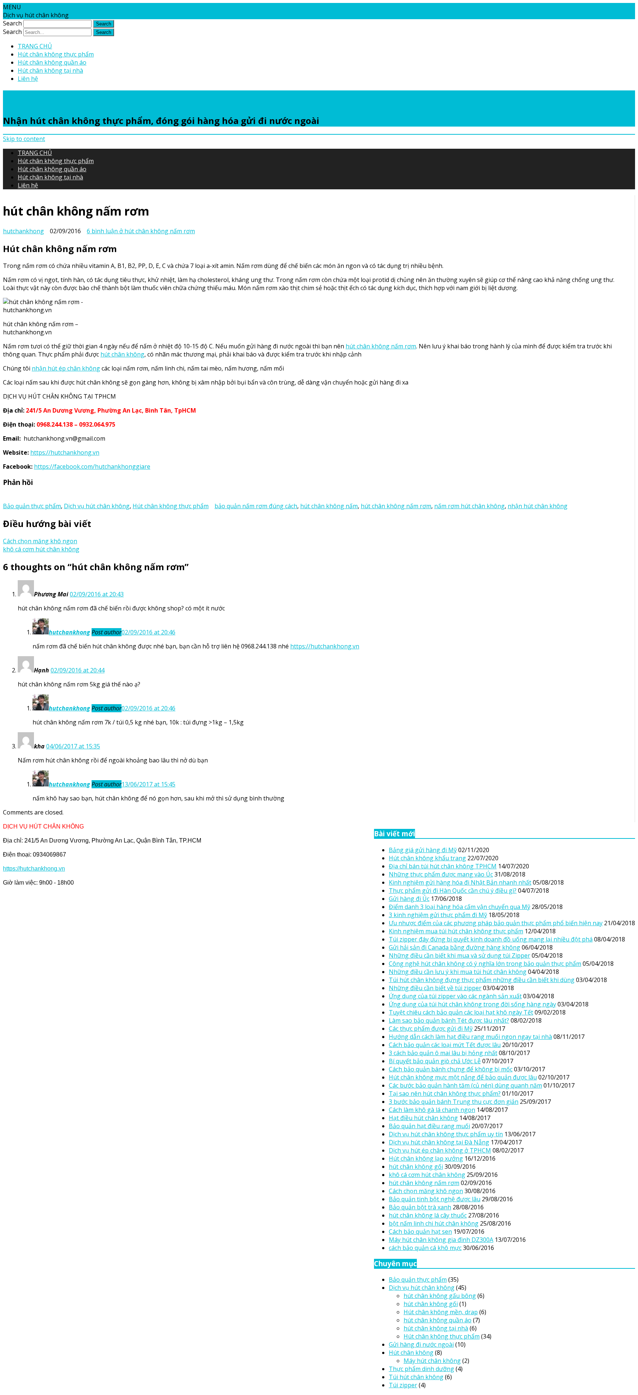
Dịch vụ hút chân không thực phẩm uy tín (446, 1134)
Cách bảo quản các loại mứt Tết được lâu (445, 1045)
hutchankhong (23, 231)
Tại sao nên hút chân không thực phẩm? (445, 1093)
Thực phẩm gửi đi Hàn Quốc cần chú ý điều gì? (453, 890)
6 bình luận (141, 231)
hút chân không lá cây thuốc (428, 1215)
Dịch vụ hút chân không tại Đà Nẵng (439, 1142)
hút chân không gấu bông (440, 1296)
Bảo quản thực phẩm (32, 506)
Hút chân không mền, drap (441, 1312)
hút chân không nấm (329, 506)
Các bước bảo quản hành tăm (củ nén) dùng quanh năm (465, 1085)
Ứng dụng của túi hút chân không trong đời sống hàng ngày (472, 1004)
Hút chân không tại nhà (50, 70)
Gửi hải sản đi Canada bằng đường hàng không (454, 947)
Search (12, 23)
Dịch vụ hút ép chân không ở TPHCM (440, 1150)
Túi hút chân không (416, 1377)
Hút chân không (411, 1352)
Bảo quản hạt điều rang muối (429, 1126)
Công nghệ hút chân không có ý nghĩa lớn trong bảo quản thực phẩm (485, 964)
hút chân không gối (416, 1166)
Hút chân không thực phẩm (56, 54)
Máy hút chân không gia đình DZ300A (441, 1240)
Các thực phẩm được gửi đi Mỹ (431, 1028)
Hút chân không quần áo (52, 62)
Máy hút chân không (432, 1361)
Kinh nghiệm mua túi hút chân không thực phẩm (456, 931)
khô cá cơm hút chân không (41, 549)
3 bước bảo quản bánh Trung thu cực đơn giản (453, 1102)
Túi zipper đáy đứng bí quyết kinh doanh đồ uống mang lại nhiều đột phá (491, 939)
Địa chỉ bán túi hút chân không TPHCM (443, 866)
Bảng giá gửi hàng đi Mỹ (423, 850)
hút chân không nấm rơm (381, 346)
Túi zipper (403, 1385)
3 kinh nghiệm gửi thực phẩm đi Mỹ (438, 915)
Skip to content (24, 139)
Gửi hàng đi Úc (409, 899)
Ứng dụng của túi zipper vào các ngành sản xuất (455, 996)
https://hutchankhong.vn (64, 452)
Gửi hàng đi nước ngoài (421, 1344)
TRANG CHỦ (35, 46)
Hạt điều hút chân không (423, 1118)
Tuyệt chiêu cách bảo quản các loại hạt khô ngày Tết (461, 1012)
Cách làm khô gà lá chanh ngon (432, 1110)
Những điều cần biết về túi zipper (435, 988)
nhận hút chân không (537, 506)
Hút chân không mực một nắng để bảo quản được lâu (463, 1077)
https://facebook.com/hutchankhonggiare (92, 466)
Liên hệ (28, 79)
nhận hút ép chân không (66, 368)
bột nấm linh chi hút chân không (433, 1223)
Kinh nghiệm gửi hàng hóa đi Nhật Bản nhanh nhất (460, 882)
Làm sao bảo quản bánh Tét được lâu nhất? (449, 1020)
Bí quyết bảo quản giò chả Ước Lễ (435, 1061)
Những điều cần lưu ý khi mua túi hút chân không (457, 972)
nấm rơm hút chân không (469, 506)
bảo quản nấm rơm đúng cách (256, 506)
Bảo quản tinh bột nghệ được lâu (434, 1199)
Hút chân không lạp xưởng (426, 1158)
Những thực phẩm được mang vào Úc (441, 874)
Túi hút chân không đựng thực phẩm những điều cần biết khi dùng (481, 980)
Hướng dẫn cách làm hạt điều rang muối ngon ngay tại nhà (470, 1037)
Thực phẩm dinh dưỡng (421, 1369)
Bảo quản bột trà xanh (420, 1207)
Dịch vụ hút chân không (71, 98)
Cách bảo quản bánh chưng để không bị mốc (450, 1069)
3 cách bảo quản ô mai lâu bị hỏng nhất (443, 1053)
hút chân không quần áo (437, 1320)
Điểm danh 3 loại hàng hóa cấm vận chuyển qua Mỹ (459, 907)
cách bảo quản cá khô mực (425, 1248)
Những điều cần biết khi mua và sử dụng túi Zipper (459, 955)
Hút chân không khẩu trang (427, 858)
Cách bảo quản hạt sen (420, 1231)
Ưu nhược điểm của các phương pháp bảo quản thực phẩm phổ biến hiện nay (496, 923)
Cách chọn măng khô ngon (40, 541)
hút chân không (122, 354)
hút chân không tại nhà (436, 1328)
